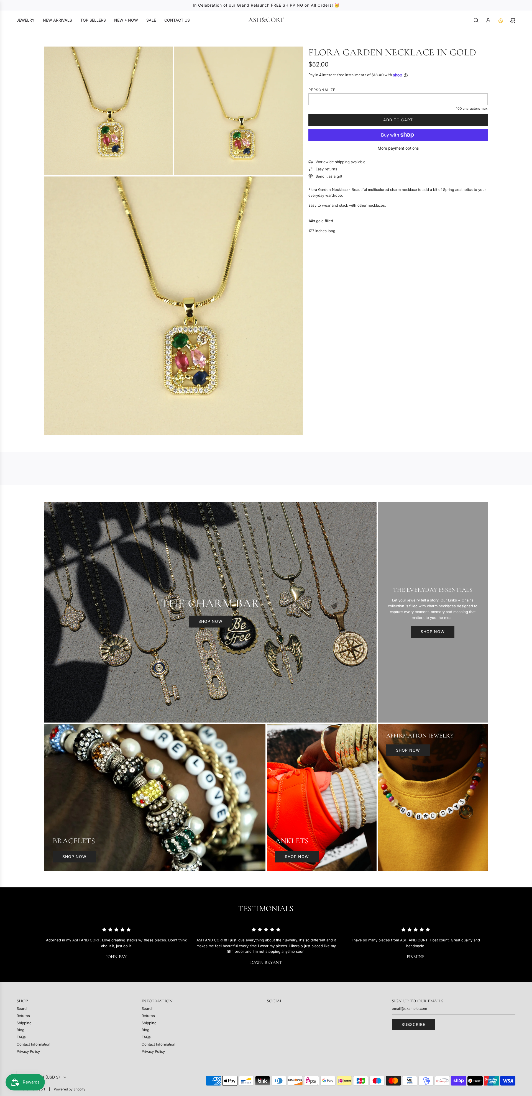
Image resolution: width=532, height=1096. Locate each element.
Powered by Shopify (69, 1089)
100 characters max (472, 108)
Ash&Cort (266, 20)
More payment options (398, 148)
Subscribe (413, 1024)
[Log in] (488, 20)
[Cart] (513, 20)
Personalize (322, 90)
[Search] (476, 20)
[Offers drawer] (500, 20)
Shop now (210, 621)
